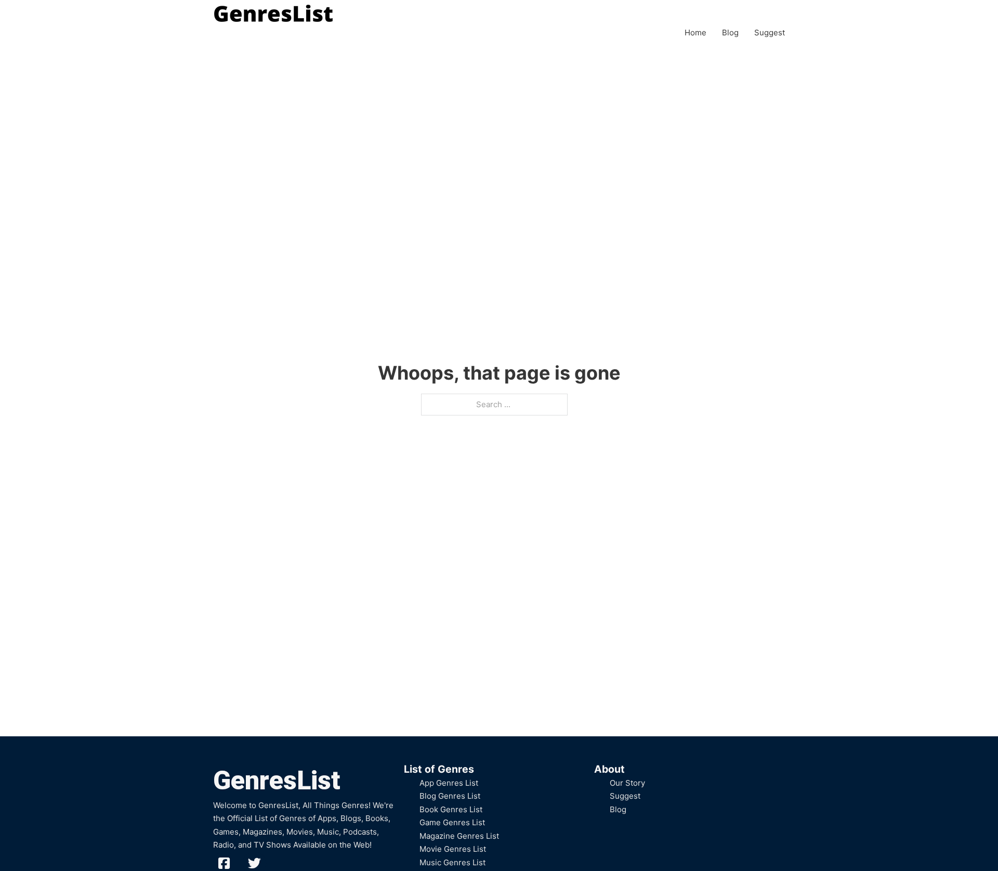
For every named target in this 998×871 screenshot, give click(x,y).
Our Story (627, 783)
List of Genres (439, 769)
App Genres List (448, 783)
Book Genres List (450, 809)
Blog (730, 32)
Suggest (769, 32)
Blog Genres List (449, 796)
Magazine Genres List (459, 836)
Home (695, 32)
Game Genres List (452, 822)
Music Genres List (452, 862)
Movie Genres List (452, 849)
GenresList (276, 780)
